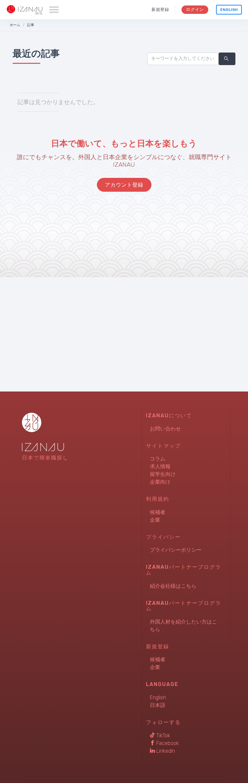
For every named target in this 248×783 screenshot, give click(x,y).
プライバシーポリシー (176, 550)
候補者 (157, 512)
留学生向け (163, 474)
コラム (157, 459)
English (229, 9)
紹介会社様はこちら (173, 586)
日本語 (157, 705)
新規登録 (160, 9)
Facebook (167, 743)
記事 (30, 25)
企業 (155, 520)
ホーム (15, 25)
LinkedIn (165, 751)
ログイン (195, 9)
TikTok (162, 735)
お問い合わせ (165, 429)
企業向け (160, 482)
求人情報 (160, 466)
